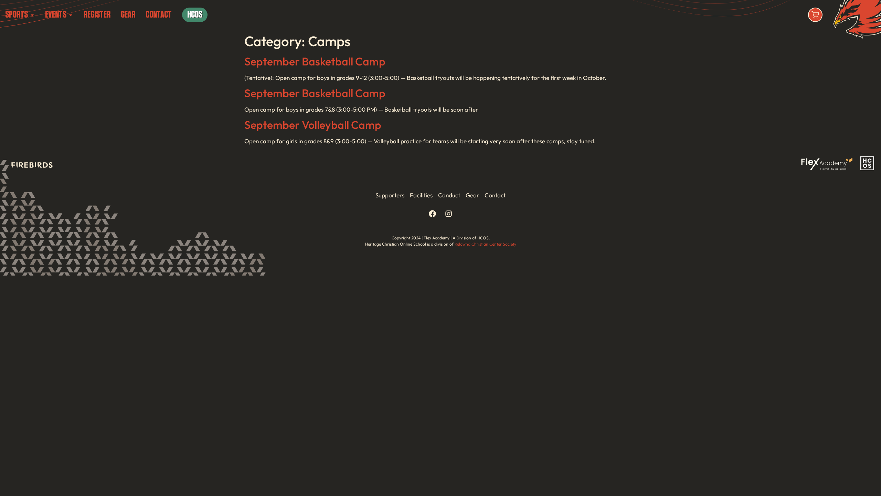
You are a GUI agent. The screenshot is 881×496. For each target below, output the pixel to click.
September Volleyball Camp (312, 125)
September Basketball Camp (314, 61)
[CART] (815, 15)
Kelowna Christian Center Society (485, 244)
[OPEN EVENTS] (70, 15)
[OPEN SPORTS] (32, 15)
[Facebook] (432, 214)
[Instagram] (449, 214)
